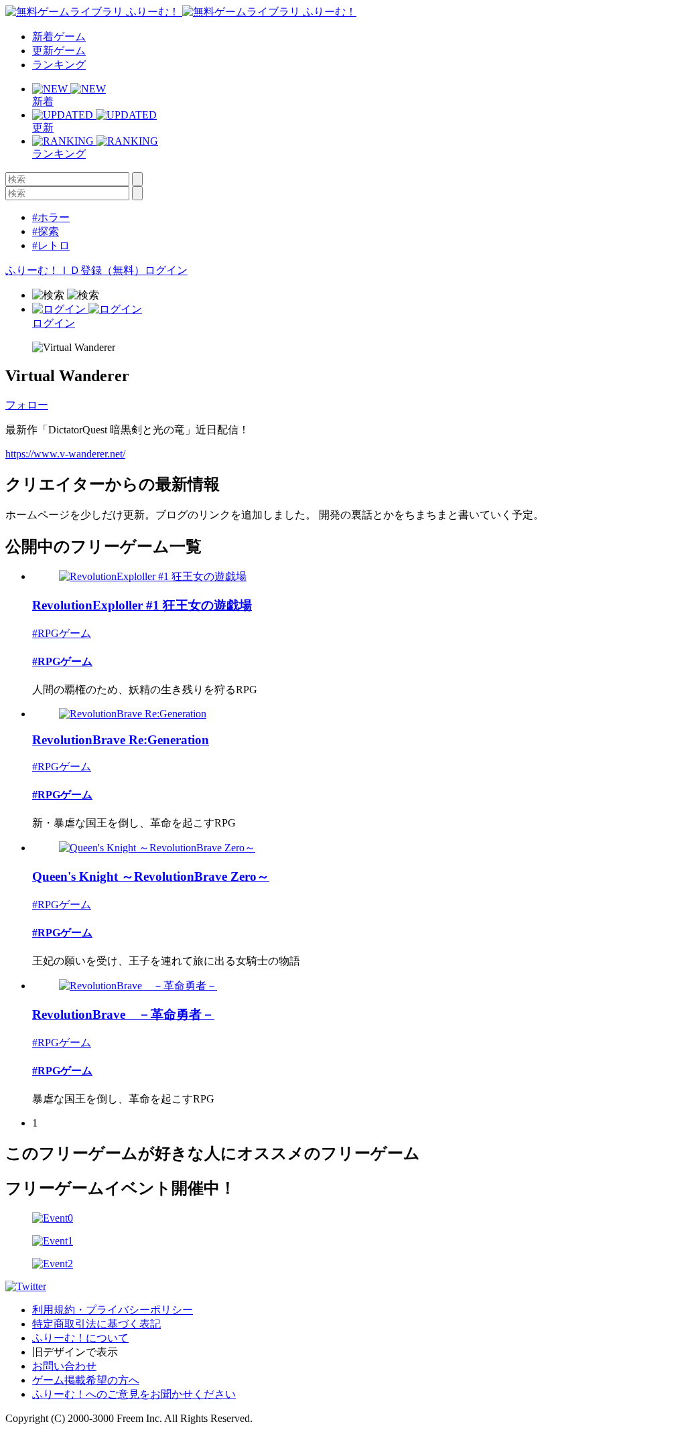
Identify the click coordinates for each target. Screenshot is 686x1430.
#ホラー (51, 217)
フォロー (26, 405)
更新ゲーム (59, 50)
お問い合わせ (64, 1366)
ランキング (59, 64)
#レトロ (51, 245)
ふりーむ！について (80, 1338)
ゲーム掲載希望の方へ (85, 1380)
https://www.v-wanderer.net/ (65, 453)
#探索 (45, 231)
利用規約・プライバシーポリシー (112, 1309)
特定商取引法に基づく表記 (96, 1324)
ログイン (166, 270)
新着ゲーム (59, 36)
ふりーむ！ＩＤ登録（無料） (75, 270)
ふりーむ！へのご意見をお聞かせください (134, 1394)
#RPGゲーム (61, 633)
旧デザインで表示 (75, 1352)
